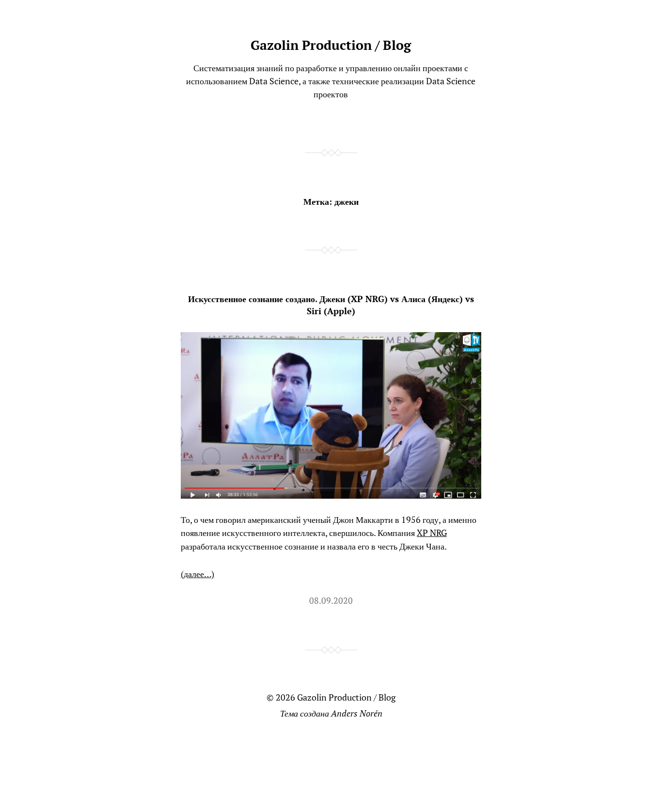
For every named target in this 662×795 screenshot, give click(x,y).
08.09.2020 (331, 600)
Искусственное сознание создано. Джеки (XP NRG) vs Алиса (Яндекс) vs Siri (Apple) (331, 305)
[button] (331, 415)
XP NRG (432, 532)
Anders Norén (356, 713)
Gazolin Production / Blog (331, 45)
